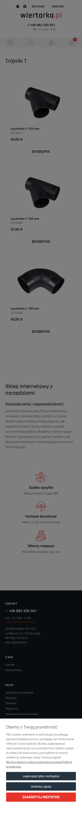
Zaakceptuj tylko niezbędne (41, 776)
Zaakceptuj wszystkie (41, 797)
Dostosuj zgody (41, 786)
